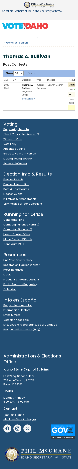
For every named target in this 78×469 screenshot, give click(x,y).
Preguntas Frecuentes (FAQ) (21, 329)
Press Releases (13, 270)
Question (26, 80)
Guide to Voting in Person (19, 153)
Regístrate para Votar (17, 305)
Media (7, 274)
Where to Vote (12, 139)
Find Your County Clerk (17, 260)
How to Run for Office (16, 234)
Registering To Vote (16, 129)
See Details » (28, 98)
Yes (71, 89)
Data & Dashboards (16, 189)
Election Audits (12, 194)
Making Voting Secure (17, 158)
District (51, 80)
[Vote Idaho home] (25, 26)
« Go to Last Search (16, 42)
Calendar (9, 289)
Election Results (13, 179)
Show (9, 73)
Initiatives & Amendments (19, 199)
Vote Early (9, 144)
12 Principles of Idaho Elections (23, 204)
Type (38, 80)
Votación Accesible (16, 320)
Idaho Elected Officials (17, 239)
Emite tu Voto (11, 315)
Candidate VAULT (14, 244)
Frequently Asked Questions (21, 279)
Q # (14, 80)
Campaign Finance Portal (19, 224)
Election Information (16, 184)
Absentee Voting (14, 149)
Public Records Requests (19, 284)
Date (6, 80)
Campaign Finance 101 (17, 229)
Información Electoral (17, 310)
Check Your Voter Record (19, 134)
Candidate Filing (13, 220)
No (70, 94)
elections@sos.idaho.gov (19, 419)
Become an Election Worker (21, 265)
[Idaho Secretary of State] (39, 5)
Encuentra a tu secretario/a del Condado (30, 325)
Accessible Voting (15, 163)
